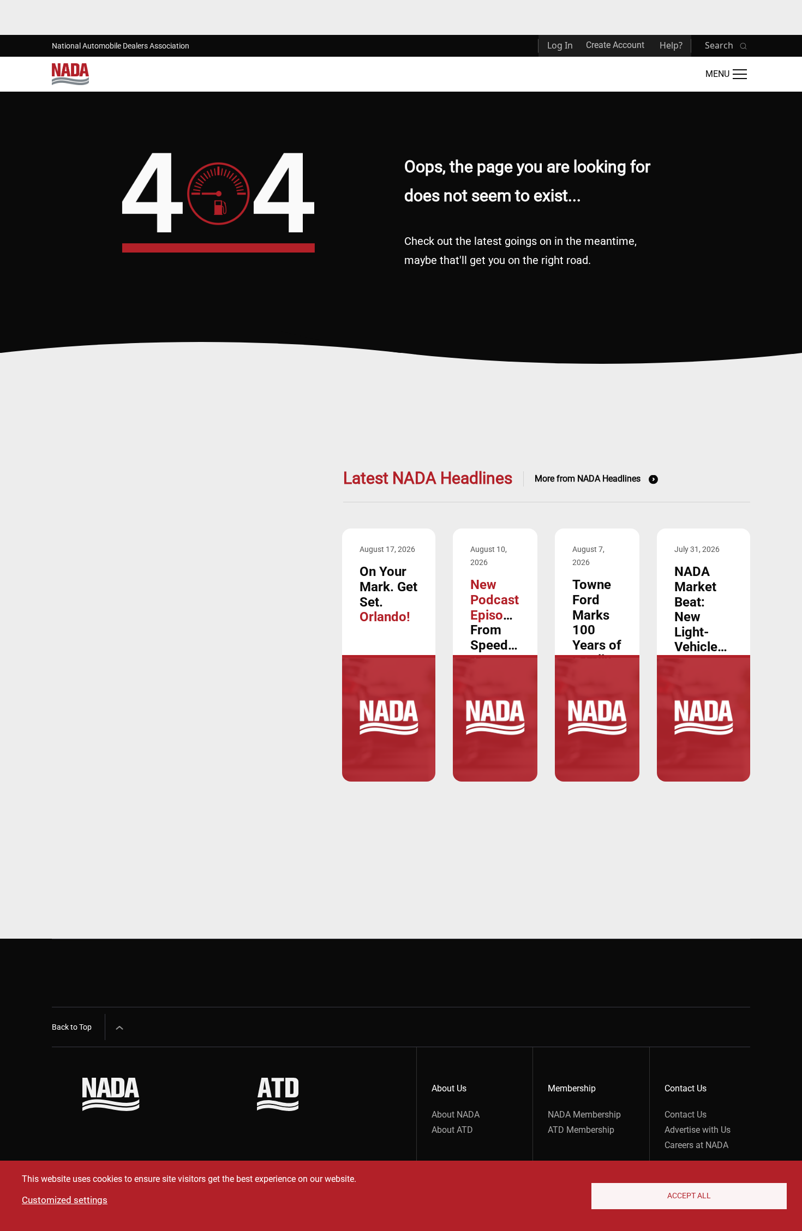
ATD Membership (581, 1130)
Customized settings (64, 1199)
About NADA (456, 1114)
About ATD (452, 1130)
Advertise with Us (698, 1130)
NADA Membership (584, 1114)
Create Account (615, 45)
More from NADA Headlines (588, 478)
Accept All (689, 1195)
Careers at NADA (696, 1145)
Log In (560, 45)
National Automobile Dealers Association (120, 45)
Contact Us (686, 1114)
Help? (671, 45)
